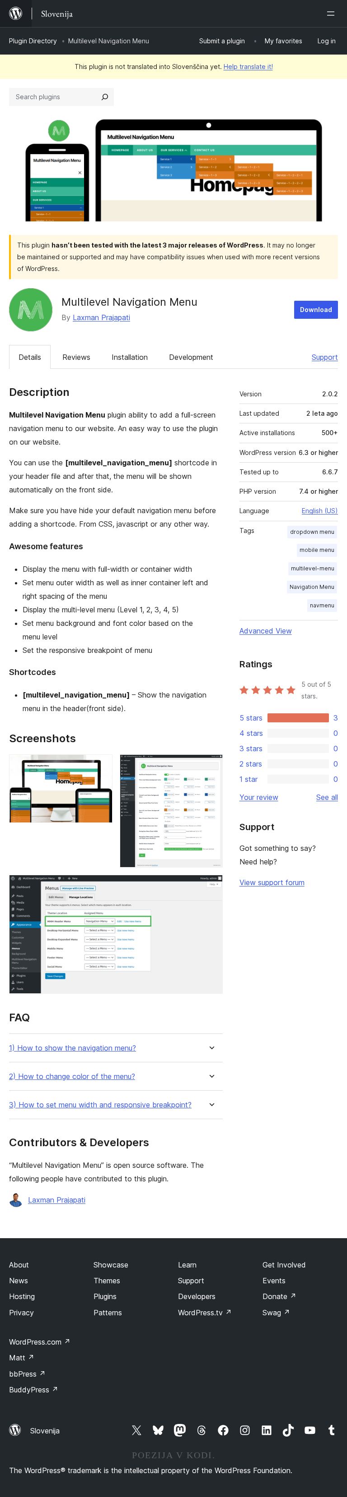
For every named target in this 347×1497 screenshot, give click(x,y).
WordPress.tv (205, 1312)
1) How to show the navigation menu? (72, 1048)
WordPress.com (39, 1341)
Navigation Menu (312, 586)
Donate (279, 1296)
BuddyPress (33, 1389)
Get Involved (284, 1264)
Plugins (105, 1296)
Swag (276, 1312)
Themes (107, 1280)
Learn (187, 1264)
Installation (130, 357)
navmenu (322, 605)
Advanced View (265, 630)
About (19, 1264)
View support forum (272, 882)
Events (274, 1280)
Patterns (108, 1312)
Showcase (111, 1264)
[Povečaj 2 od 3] (210, 766)
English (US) (320, 510)
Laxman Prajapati (101, 317)
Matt (21, 1357)
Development (191, 357)
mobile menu (317, 549)
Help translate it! (248, 66)
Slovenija (45, 1430)
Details (30, 357)
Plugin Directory (33, 41)
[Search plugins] (105, 97)
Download (316, 309)
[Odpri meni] (332, 13)
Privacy (21, 1312)
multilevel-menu (312, 568)
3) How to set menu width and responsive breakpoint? (100, 1105)
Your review (258, 797)
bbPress (27, 1373)
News (18, 1280)
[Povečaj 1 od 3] (100, 766)
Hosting (22, 1296)
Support (325, 357)
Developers (197, 1296)
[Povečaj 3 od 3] (210, 886)
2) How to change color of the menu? (72, 1076)
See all (327, 797)
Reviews (76, 357)
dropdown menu (312, 531)
